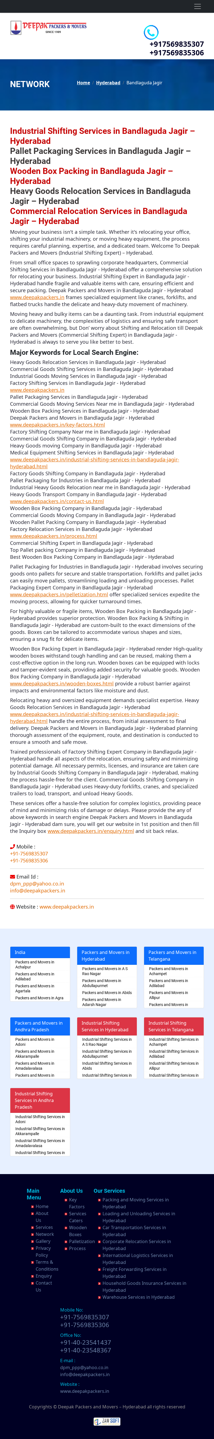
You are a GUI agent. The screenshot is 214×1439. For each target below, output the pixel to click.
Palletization (82, 1241)
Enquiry (44, 1276)
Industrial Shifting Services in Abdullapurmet (107, 1054)
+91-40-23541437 (85, 1342)
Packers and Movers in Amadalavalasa (34, 1066)
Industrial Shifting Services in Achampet (174, 1042)
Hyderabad (108, 83)
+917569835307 (177, 44)
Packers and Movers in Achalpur (34, 964)
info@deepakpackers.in (37, 890)
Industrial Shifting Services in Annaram (174, 1078)
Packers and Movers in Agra (39, 998)
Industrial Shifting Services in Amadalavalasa (40, 1143)
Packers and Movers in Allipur (168, 995)
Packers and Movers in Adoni (34, 1042)
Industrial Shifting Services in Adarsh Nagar (107, 1078)
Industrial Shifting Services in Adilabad (174, 1054)
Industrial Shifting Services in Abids (107, 1066)
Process (77, 1248)
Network (45, 1234)
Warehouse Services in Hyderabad (139, 1297)
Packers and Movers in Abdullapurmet (101, 983)
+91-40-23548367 (85, 1350)
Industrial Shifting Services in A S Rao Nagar (107, 1042)
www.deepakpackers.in (67, 906)
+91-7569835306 (29, 860)
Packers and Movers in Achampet (168, 971)
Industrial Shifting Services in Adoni (40, 1119)
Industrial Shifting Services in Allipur (174, 1066)
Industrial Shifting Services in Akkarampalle (40, 1131)
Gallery (43, 1241)
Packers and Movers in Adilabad (34, 976)
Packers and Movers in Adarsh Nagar (101, 1002)
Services (44, 1227)
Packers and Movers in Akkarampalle (34, 1054)
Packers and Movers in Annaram (168, 1007)
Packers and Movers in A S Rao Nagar (105, 971)
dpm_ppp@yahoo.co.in (37, 883)
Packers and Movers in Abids (107, 992)
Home (83, 83)
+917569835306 (177, 53)
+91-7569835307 (29, 853)
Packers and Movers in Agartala (34, 988)
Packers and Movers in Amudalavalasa (34, 1078)
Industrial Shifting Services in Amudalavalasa (40, 1155)
